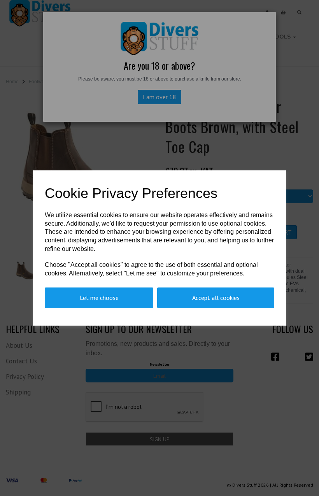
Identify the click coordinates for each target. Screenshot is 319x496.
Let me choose (99, 297)
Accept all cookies (216, 297)
